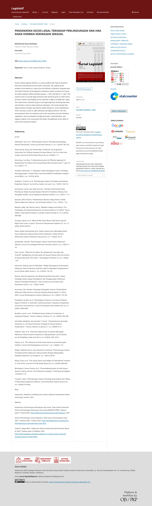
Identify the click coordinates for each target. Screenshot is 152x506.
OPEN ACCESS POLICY (118, 47)
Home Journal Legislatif (20, 12)
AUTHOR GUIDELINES (118, 37)
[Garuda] (117, 133)
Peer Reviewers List (76, 12)
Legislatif (17, 8)
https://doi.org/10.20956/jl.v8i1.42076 (32, 61)
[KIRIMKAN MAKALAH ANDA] (24, 463)
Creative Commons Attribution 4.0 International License (89, 134)
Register (55, 12)
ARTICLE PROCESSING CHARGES (122, 54)
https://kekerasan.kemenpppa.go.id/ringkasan (48, 413)
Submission (17, 17)
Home (17, 24)
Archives (90, 12)
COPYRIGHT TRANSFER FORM (121, 44)
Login (63, 12)
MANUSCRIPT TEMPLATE (119, 41)
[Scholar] (117, 128)
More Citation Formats (85, 175)
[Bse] (130, 133)
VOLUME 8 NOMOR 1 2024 (38, 24)
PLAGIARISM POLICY (118, 51)
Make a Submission (119, 111)
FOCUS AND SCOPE (117, 31)
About (34, 12)
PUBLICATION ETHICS (118, 34)
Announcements (103, 12)
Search (136, 12)
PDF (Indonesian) (85, 89)
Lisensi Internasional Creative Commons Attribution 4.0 (69, 482)
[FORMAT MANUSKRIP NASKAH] (42, 463)
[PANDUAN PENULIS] (61, 463)
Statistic (113, 89)
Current (45, 12)
